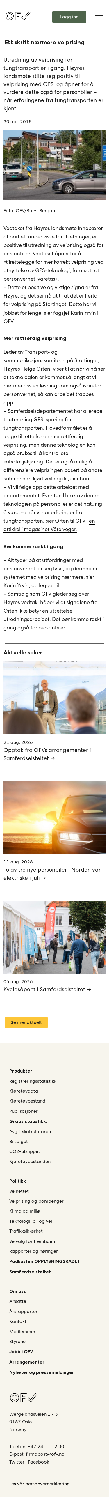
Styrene (17, 1341)
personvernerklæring (47, 1484)
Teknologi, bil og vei (30, 1221)
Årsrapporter (23, 1311)
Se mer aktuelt (26, 1022)
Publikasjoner (23, 1111)
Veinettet (19, 1191)
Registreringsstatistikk (32, 1081)
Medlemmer (22, 1331)
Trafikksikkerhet (26, 1231)
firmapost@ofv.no (45, 1454)
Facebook (38, 1462)
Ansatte (17, 1301)
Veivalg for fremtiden (32, 1241)
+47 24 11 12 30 (46, 1446)
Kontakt (17, 1321)
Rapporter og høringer (33, 1251)
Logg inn (69, 17)
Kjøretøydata (23, 1091)
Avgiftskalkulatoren (30, 1131)
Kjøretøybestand (27, 1101)
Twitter (17, 1462)
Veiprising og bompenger (36, 1201)
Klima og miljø (24, 1211)
